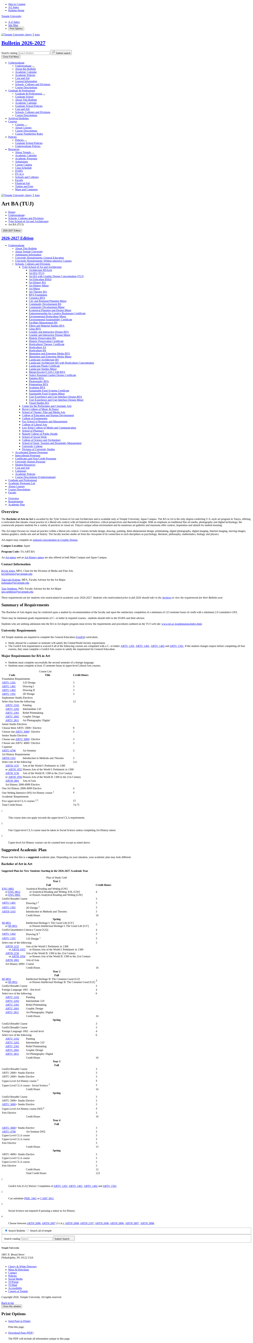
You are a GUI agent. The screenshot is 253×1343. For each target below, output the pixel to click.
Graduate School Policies (29, 106)
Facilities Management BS (43, 322)
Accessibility (15, 1288)
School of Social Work (34, 436)
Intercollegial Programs (27, 455)
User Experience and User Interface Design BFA (55, 396)
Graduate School (24, 96)
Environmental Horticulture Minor (47, 316)
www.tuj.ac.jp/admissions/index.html (182, 623)
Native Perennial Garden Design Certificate (52, 375)
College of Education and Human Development (48, 415)
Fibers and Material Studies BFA (47, 325)
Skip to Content (16, 4)
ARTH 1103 (8, 758)
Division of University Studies (38, 449)
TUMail (12, 1285)
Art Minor (34, 288)
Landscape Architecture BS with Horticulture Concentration (61, 362)
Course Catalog (23, 164)
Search (62, 1239)
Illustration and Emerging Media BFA (49, 353)
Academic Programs (26, 158)
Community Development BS (45, 304)
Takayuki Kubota (10, 579)
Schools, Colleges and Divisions (32, 84)
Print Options (16, 28)
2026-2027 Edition (17, 238)
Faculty (19, 180)
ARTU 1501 (176, 646)
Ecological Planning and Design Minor (50, 310)
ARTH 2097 (49, 1223)
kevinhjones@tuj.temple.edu (16, 573)
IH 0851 (6, 922)
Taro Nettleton (9, 588)
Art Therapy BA (38, 291)
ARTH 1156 (12, 773)
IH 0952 (12, 982)
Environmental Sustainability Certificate (50, 319)
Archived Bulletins (18, 118)
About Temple (23, 152)
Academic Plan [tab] (16, 504)
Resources (13, 149)
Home (11, 212)
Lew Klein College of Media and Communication (49, 427)
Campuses (20, 470)
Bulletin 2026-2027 (23, 43)
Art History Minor (39, 285)
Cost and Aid (22, 78)
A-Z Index (14, 22)
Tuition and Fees (24, 186)
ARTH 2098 (72, 1223)
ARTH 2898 (147, 1223)
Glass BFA (35, 328)
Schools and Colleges (27, 177)
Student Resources (25, 464)
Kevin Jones (8, 570)
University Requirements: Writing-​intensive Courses (43, 260)
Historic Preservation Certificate (46, 341)
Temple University (11, 16)
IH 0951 (12, 926)
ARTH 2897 (132, 1223)
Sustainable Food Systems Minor (47, 393)
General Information (26, 81)
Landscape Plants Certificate (44, 365)
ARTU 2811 (12, 720)
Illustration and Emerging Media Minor (50, 356)
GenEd (80, 637)
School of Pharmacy (33, 430)
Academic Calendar (26, 72)
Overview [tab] (13, 498)
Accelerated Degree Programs (31, 452)
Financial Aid (22, 183)
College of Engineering (34, 418)
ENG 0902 (14, 894)
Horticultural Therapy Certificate (46, 344)
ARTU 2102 (12, 705)
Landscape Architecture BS (44, 359)
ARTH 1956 (15, 777)
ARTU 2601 (12, 716)
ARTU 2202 (12, 709)
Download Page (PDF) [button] (20, 1332)
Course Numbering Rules (29, 133)
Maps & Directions (18, 1269)
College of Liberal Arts (34, 424)
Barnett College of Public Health (39, 433)
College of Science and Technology (41, 440)
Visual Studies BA (39, 402)
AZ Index (13, 7)
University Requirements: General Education (39, 257)
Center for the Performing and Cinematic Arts (46, 406)
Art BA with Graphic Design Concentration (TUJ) (56, 276)
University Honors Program (30, 461)
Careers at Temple (18, 1291)
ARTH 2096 (34, 1223)
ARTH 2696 (102, 1223)
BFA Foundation (38, 294)
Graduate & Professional (21, 90)
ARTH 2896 (117, 1223)
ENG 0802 (8, 888)
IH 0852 (6, 979)
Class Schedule (23, 167)
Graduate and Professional (22, 480)
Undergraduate (16, 62)
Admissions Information (28, 254)
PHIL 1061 (30, 1198)
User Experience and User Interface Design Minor (56, 399)
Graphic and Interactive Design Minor (49, 335)
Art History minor (34, 557)
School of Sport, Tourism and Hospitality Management (51, 443)
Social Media (15, 1278)
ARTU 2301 (12, 712)
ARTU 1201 (127, 646)
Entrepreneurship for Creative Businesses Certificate (57, 313)
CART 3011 (47, 1198)
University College (32, 446)
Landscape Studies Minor (43, 369)
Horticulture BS (37, 350)
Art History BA (37, 282)
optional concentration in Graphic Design (55, 539)
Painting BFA (36, 378)
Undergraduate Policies (27, 146)
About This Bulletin (26, 99)
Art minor (10, 557)
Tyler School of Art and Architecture (28, 221)
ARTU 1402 (158, 646)
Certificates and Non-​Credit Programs (35, 458)
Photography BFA (39, 381)
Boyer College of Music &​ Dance (40, 409)
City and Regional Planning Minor (47, 301)
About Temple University (29, 251)
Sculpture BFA (37, 387)
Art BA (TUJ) (36, 273)
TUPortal (13, 1282)
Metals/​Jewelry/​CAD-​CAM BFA (47, 372)
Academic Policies (25, 75)
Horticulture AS (37, 347)
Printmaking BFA (38, 384)
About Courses (23, 127)
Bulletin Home (16, 10)
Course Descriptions (26, 87)
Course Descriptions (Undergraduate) (35, 477)
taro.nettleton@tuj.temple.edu (17, 591)
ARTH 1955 (15, 769)
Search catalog (9, 52)
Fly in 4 (19, 174)
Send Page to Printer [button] (19, 1321)
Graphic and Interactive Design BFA (49, 331)
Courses (12, 121)
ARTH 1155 (12, 765)
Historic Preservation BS (42, 338)
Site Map (13, 25)
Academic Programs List (21, 483)
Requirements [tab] (15, 501)
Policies (12, 136)
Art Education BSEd (40, 279)
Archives (166, 597)
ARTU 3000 (22, 731)
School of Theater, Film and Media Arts (43, 412)
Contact (12, 1272)
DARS (19, 170)
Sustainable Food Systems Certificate (49, 390)
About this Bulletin (25, 68)
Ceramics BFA (37, 297)
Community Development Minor (47, 307)
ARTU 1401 (142, 646)
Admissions (21, 161)
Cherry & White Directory (22, 1266)
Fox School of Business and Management (44, 421)
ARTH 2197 (87, 1223)
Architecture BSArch (40, 270)
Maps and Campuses (26, 189)
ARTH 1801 (12, 780)
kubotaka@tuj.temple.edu (15, 582)
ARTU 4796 (9, 750)
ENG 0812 (14, 891)
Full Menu (11, 56)
